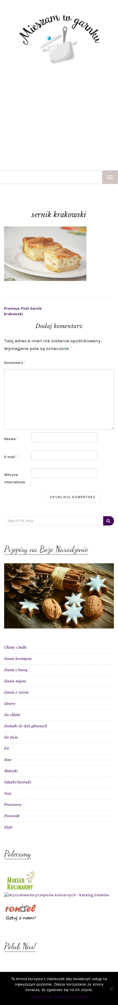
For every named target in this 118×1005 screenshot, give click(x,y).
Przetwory (13, 804)
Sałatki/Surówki (17, 782)
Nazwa (11, 439)
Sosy (8, 793)
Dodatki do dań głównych (25, 726)
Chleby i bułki (15, 647)
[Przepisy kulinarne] (20, 879)
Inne (8, 759)
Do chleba (12, 715)
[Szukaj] (108, 521)
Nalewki (11, 771)
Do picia (11, 737)
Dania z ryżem (16, 692)
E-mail (11, 457)
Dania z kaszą (15, 670)
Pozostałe (12, 816)
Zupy (8, 827)
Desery (9, 703)
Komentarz (14, 363)
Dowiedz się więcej (71, 997)
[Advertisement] (59, 117)
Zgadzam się (41, 997)
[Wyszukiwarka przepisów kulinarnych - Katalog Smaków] (56, 895)
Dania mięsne (15, 681)
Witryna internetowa (14, 478)
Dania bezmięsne (18, 658)
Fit (6, 748)
